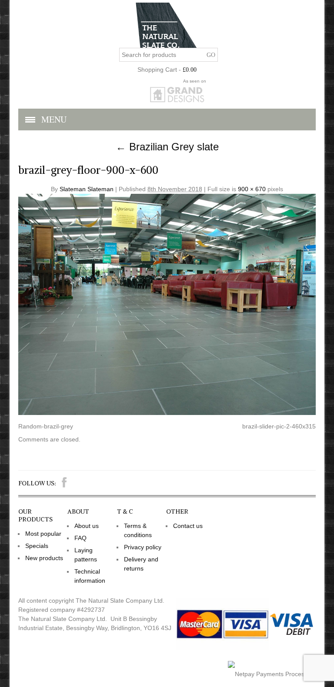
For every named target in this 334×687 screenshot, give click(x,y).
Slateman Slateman (87, 189)
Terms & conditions (138, 530)
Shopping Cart (157, 69)
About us (86, 525)
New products (44, 557)
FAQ (80, 537)
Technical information (89, 576)
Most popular (43, 533)
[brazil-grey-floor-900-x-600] (167, 412)
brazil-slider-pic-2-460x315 (279, 426)
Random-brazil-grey (45, 426)
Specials (36, 545)
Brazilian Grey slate (167, 147)
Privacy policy (142, 547)
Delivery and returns (141, 564)
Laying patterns (85, 555)
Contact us (188, 525)
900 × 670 (252, 189)
